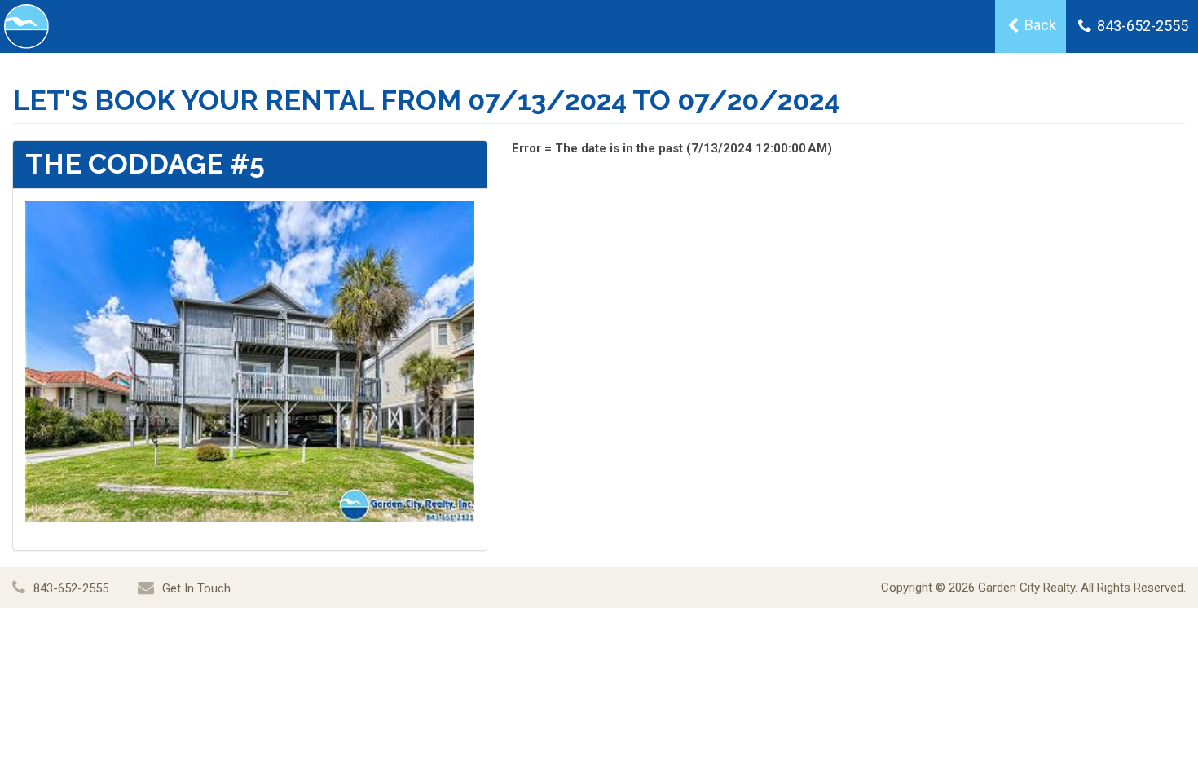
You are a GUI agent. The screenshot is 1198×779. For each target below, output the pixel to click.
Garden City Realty (1026, 587)
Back (1038, 24)
